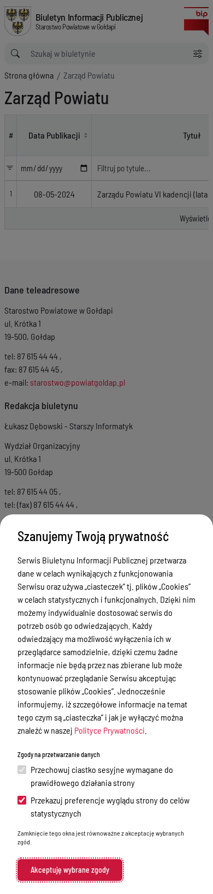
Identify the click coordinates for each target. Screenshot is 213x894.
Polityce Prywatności (109, 730)
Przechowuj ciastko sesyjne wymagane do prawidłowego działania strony (102, 776)
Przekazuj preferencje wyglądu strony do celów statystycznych (110, 806)
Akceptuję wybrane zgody (70, 869)
